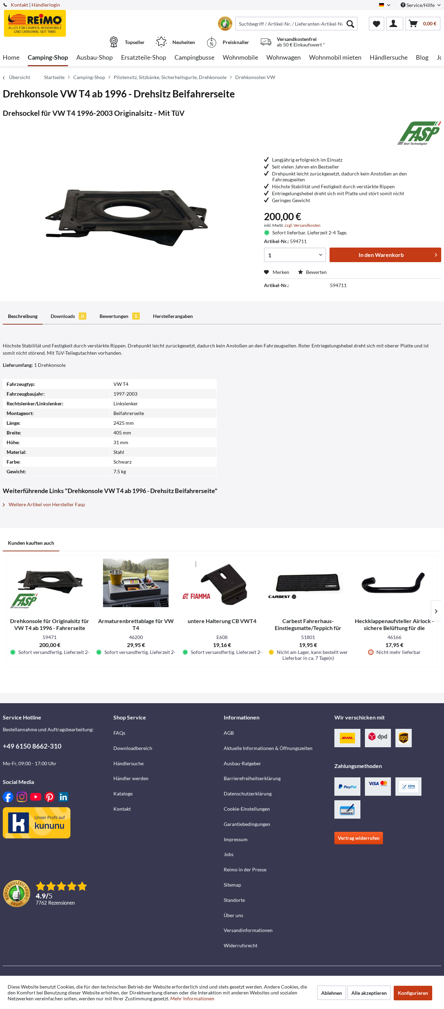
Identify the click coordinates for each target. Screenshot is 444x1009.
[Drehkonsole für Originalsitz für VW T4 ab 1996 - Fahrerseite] (49, 583)
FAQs (119, 733)
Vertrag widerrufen (358, 838)
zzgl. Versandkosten (302, 225)
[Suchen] (350, 24)
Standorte (234, 900)
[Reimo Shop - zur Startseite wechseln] (57, 19)
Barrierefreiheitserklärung (252, 778)
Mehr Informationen (192, 998)
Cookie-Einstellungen (247, 809)
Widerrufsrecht (240, 945)
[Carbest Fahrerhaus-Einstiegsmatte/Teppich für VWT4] (308, 583)
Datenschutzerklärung (248, 793)
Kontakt (19, 5)
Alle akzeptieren (369, 993)
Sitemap (232, 885)
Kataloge (123, 793)
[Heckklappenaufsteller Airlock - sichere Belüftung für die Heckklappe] (394, 583)
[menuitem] (296, 24)
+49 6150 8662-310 (32, 746)
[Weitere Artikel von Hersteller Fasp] (419, 133)
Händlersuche (128, 763)
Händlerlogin (46, 5)
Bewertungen (118, 316)
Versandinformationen (248, 930)
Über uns (233, 915)
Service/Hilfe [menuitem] (420, 5)
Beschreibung (22, 316)
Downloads (67, 316)
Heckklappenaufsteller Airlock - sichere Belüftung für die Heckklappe (394, 624)
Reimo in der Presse (245, 869)
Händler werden (130, 778)
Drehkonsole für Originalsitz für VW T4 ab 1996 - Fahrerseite (49, 624)
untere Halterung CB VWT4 (222, 621)
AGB (229, 733)
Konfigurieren (413, 993)
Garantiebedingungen (247, 824)
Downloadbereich (132, 748)
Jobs (228, 854)
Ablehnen (331, 993)
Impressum (236, 839)
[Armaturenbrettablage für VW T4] (135, 583)
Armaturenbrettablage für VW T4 (136, 624)
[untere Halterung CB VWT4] (222, 583)
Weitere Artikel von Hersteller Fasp (46, 504)
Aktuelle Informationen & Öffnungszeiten (268, 748)
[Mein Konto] (394, 24)
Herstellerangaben (173, 316)
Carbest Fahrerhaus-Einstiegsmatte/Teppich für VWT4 (308, 624)
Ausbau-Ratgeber (242, 763)
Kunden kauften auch (31, 543)
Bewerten (316, 272)
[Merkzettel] (376, 24)
